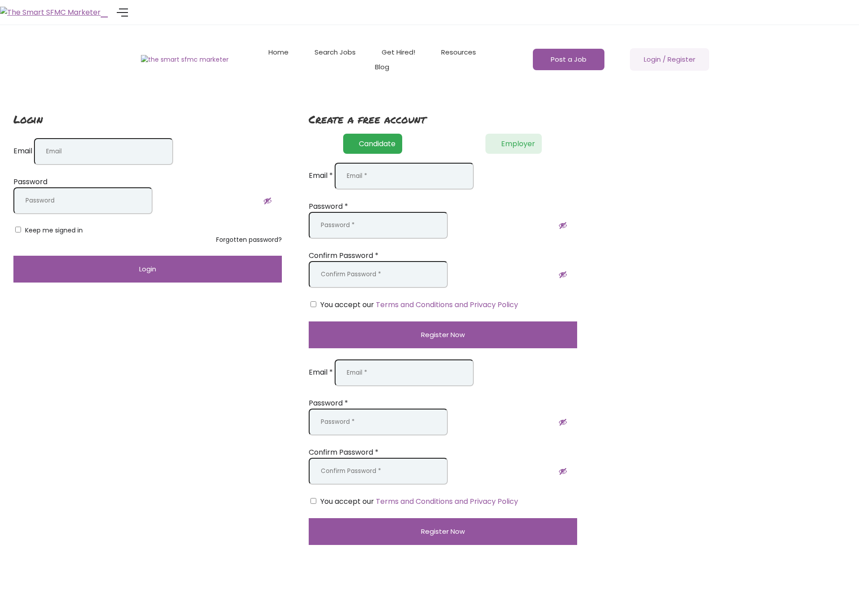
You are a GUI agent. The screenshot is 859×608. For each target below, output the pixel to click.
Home (278, 52)
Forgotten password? (249, 239)
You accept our (418, 305)
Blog (382, 67)
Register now (443, 334)
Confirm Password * (343, 255)
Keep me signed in (53, 230)
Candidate (377, 144)
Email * (321, 175)
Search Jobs (335, 52)
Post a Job (569, 59)
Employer (518, 144)
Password (30, 182)
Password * (328, 206)
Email (22, 151)
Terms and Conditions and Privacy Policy (447, 305)
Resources (458, 52)
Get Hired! (398, 52)
